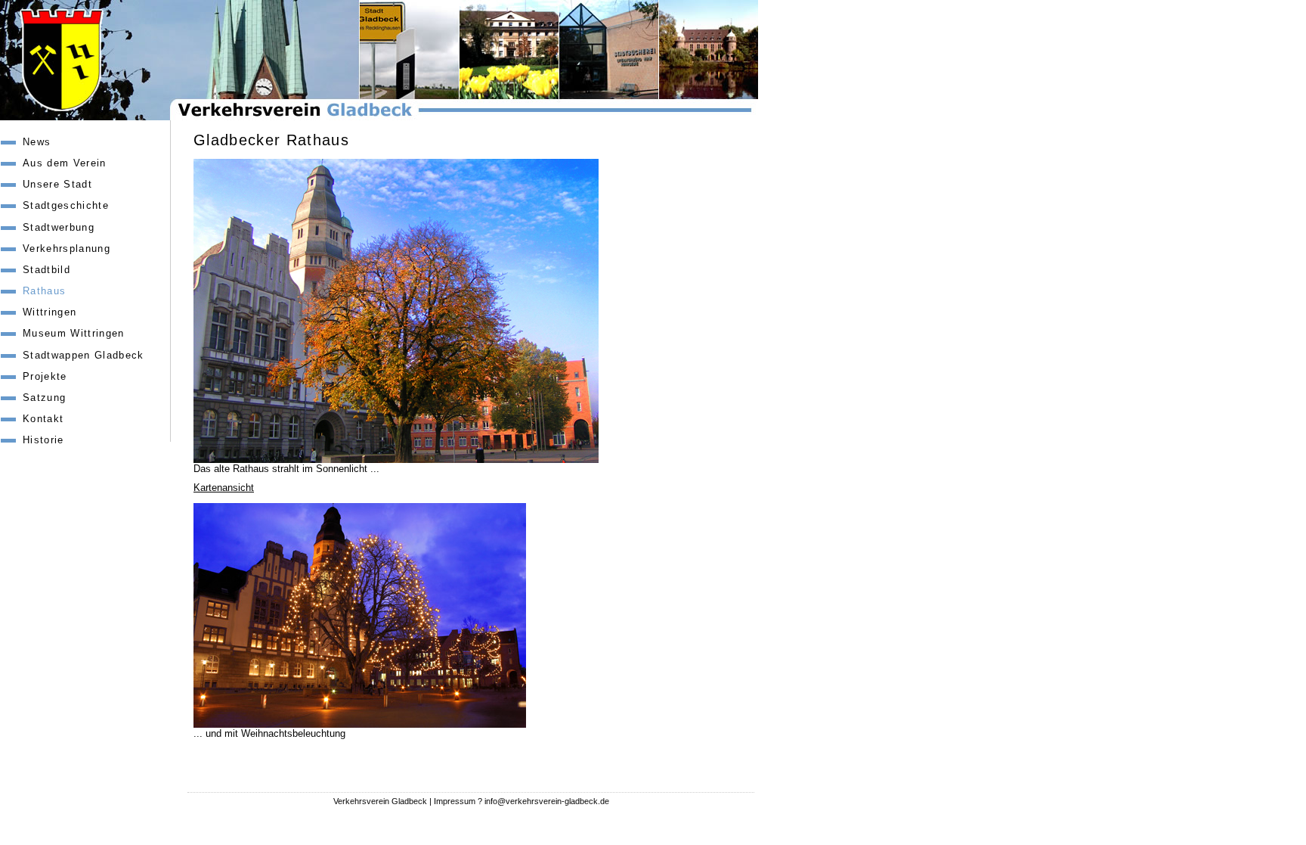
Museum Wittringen (74, 333)
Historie (43, 440)
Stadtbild (46, 269)
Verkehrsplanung (66, 248)
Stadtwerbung (58, 227)
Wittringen (49, 312)
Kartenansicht (223, 487)
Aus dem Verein (65, 163)
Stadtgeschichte (66, 205)
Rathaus (44, 291)
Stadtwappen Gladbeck (83, 355)
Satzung (44, 397)
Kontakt (43, 418)
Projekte (45, 376)
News (37, 142)
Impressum (454, 801)
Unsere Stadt (57, 184)
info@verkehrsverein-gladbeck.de (546, 801)
